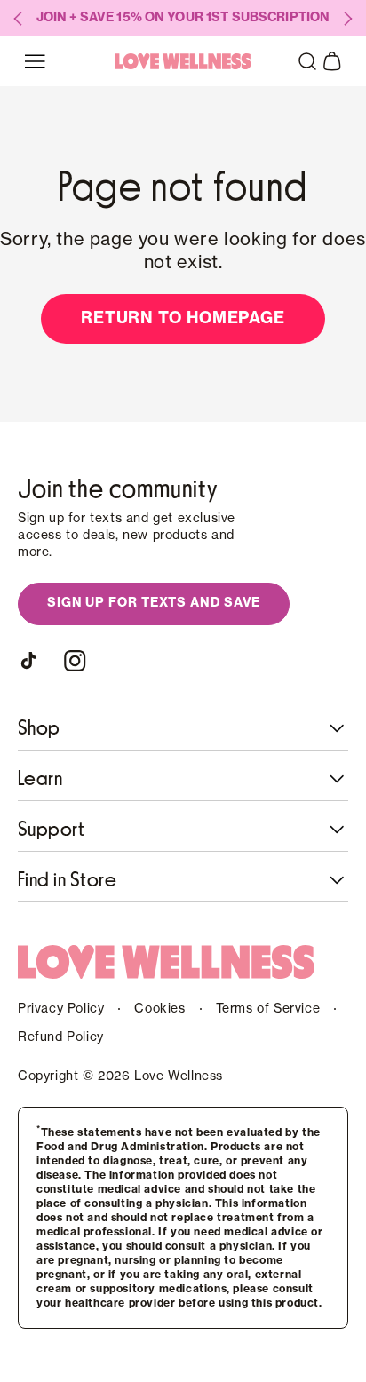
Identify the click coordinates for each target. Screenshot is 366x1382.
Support (51, 829)
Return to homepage (183, 318)
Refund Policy (61, 1037)
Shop (39, 728)
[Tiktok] (32, 661)
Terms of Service (268, 1009)
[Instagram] (74, 661)
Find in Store (67, 880)
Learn (40, 779)
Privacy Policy (61, 1009)
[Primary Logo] (183, 60)
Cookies (159, 1009)
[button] (307, 61)
